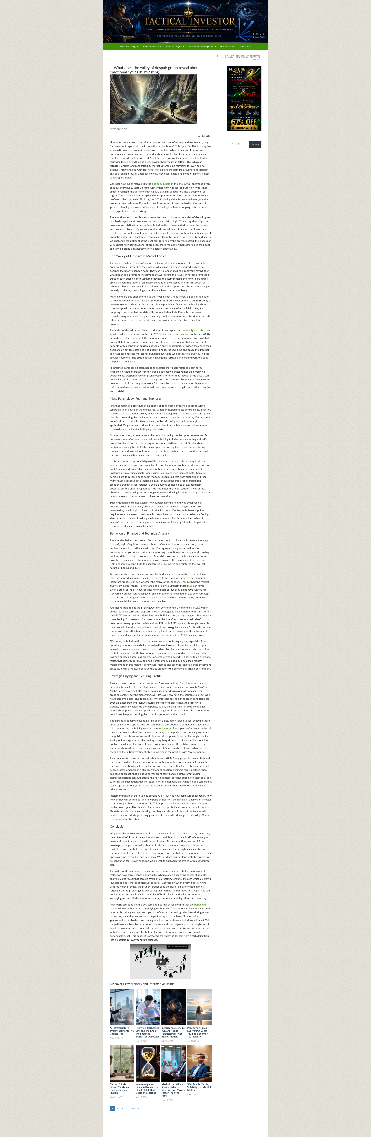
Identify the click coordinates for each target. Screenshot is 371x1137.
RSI (190, 586)
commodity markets (192, 330)
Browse (255, 145)
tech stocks (164, 728)
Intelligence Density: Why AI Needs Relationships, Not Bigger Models (173, 1032)
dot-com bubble (161, 184)
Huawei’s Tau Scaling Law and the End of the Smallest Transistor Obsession (148, 1032)
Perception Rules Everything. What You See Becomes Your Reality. (197, 1032)
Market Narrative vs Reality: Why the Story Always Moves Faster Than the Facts (173, 1090)
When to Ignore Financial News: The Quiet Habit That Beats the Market (147, 1088)
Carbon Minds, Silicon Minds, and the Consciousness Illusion (120, 1088)
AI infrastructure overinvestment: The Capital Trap (122, 1031)
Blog (224, 56)
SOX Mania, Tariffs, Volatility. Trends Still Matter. (199, 1087)
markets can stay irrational (190, 461)
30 (133, 1108)
